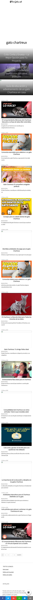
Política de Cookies (7, 574)
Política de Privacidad (8, 572)
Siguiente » (19, 554)
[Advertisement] (16, 23)
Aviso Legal (5, 569)
